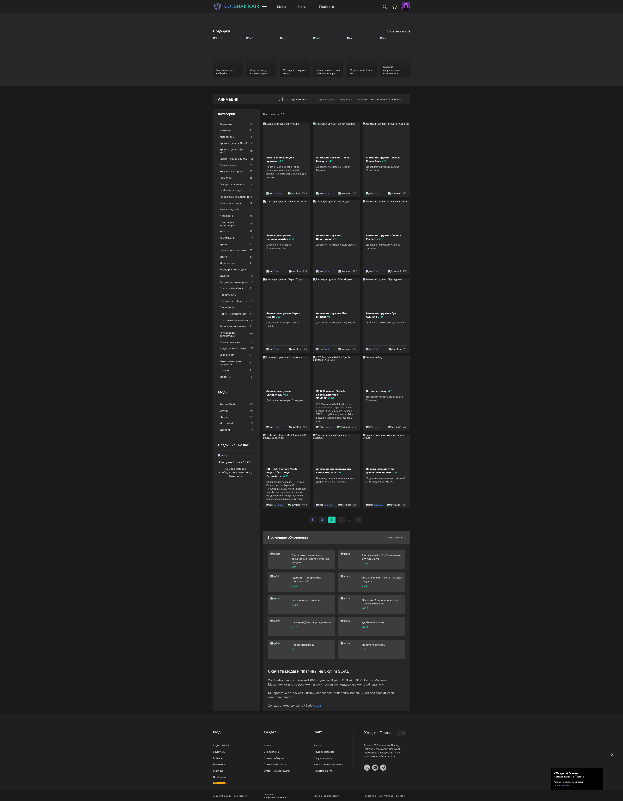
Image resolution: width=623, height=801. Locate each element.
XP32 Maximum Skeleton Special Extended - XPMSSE (331, 394)
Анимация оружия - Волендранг (328, 237)
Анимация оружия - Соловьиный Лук (280, 237)
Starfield (236, 429)
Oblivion (236, 416)
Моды (281, 6)
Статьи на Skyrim (274, 757)
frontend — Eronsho (394, 795)
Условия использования (326, 795)
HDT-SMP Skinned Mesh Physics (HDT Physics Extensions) (281, 472)
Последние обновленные (386, 99)
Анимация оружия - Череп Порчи (283, 315)
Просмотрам (326, 99)
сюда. (317, 705)
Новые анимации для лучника (280, 159)
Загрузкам (345, 99)
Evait (326, 193)
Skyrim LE (219, 751)
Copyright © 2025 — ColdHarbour (230, 795)
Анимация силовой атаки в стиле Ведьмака (333, 470)
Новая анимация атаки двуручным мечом (381, 470)
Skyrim (236, 410)
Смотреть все (396, 31)
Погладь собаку (379, 390)
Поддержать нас (324, 751)
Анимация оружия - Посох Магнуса (333, 159)
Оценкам (361, 99)
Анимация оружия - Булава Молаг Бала (383, 159)
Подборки (326, 6)
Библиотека (271, 751)
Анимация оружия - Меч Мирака (331, 315)
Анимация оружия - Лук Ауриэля (381, 315)
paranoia (278, 193)
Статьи (302, 6)
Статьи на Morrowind (277, 770)
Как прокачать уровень (328, 764)
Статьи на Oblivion (275, 764)
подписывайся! (562, 784)
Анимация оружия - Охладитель (278, 392)
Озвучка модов (323, 757)
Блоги (317, 745)
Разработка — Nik (373, 795)
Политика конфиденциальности (275, 796)
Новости (269, 745)
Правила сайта (323, 770)
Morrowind (236, 423)
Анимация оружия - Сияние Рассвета (383, 237)
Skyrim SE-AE (236, 404)
